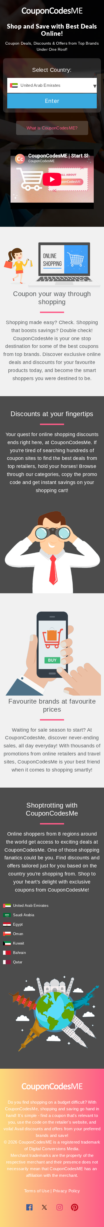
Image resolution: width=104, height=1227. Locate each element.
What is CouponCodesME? (52, 128)
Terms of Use (36, 1190)
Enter (52, 101)
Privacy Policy (66, 1190)
